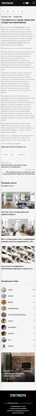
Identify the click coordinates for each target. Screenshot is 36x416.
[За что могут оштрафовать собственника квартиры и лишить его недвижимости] (18, 254)
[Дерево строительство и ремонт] (3, 302)
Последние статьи (7, 186)
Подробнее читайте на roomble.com (13, 147)
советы (10, 321)
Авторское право (18, 413)
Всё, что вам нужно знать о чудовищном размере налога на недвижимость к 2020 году (18, 241)
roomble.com (18, 16)
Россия (5, 154)
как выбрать (12, 327)
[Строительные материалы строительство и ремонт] (3, 314)
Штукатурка (21, 154)
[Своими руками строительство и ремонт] (3, 308)
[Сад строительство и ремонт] (3, 339)
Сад (9, 340)
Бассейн (11, 333)
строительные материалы (17, 314)
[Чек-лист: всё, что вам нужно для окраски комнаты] (18, 200)
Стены (10, 289)
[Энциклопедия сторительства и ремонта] (7, 3)
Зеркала (10, 296)
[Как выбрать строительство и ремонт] (3, 327)
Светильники (8, 370)
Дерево (10, 302)
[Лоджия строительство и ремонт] (3, 346)
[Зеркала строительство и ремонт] (3, 296)
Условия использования (18, 408)
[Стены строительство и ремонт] (3, 289)
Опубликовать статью (18, 406)
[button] (3, 11)
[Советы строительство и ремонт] (3, 321)
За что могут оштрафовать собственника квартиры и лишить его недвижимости (16, 268)
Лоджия (10, 346)
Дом (12, 154)
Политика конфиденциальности (18, 410)
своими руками (13, 308)
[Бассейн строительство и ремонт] (3, 333)
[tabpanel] (18, 367)
